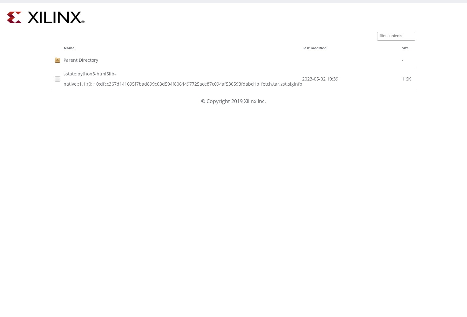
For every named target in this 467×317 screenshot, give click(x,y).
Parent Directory (81, 60)
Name (69, 48)
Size (405, 48)
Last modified (314, 48)
